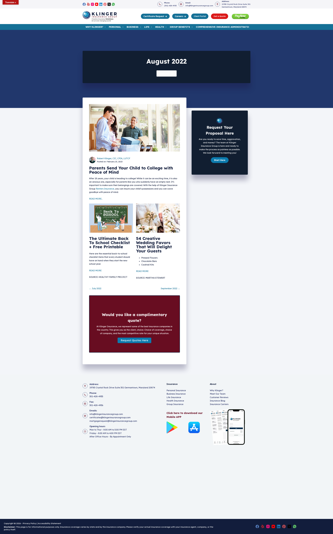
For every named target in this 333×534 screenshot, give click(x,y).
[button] (134, 340)
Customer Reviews (219, 397)
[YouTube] (96, 4)
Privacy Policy (29, 523)
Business (132, 26)
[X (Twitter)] (109, 4)
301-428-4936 (96, 405)
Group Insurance (174, 404)
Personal (115, 26)
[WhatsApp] (113, 4)
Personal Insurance (176, 390)
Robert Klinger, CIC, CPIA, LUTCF (113, 158)
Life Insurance (173, 397)
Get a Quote (220, 16)
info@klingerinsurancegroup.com (199, 6)
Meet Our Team (217, 394)
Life (146, 26)
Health (159, 26)
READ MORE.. (95, 198)
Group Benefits (180, 26)
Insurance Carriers (219, 404)
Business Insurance (176, 394)
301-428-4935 (96, 396)
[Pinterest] (105, 4)
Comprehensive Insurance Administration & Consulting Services (239, 26)
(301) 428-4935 (170, 6)
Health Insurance (175, 400)
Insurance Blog (217, 400)
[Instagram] (92, 4)
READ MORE (95, 270)
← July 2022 (95, 288)
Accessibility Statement (50, 523)
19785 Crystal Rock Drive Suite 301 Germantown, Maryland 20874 (122, 387)
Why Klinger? (94, 26)
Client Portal (200, 16)
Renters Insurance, (105, 188)
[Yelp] (88, 4)
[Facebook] (84, 4)
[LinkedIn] (100, 4)
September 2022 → (170, 288)
